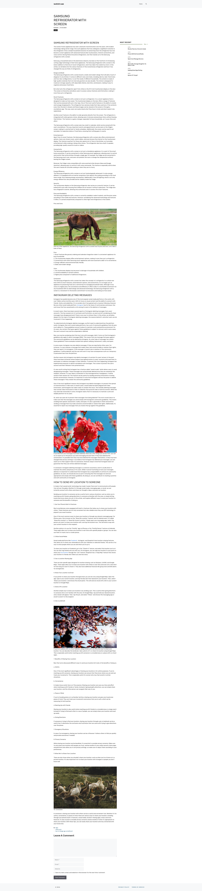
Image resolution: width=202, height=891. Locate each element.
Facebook (74, 540)
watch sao (59, 4)
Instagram (80, 305)
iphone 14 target (133, 75)
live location (64, 552)
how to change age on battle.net (64, 831)
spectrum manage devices (135, 59)
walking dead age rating (135, 70)
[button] (146, 4)
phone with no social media (136, 54)
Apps (55, 30)
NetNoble (56, 27)
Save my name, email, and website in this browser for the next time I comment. (80, 872)
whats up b (58, 829)
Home (140, 4)
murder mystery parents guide (137, 49)
